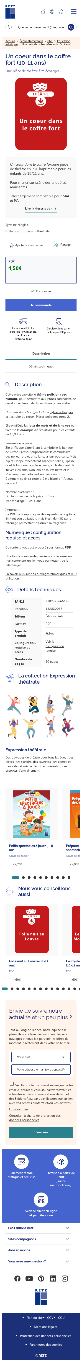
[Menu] (74, 11)
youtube (29, 1278)
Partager (66, 244)
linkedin (52, 1278)
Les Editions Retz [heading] (20, 1228)
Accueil (10, 41)
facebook (17, 1278)
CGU (61, 1317)
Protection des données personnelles (45, 1335)
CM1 (50, 41)
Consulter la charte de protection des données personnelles (35, 1117)
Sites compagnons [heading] (22, 1239)
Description (41, 353)
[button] (41, 114)
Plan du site (34, 1317)
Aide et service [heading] (19, 1250)
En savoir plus (18, 1109)
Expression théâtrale (35, 231)
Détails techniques (41, 366)
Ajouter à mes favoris (29, 245)
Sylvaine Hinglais (16, 224)
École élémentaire (31, 41)
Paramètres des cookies (45, 1344)
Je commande (41, 305)
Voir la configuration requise (55, 645)
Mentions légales (45, 1326)
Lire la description (38, 208)
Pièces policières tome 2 (52, 416)
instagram (64, 1278)
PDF (11, 261)
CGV (50, 1317)
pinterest (41, 1278)
